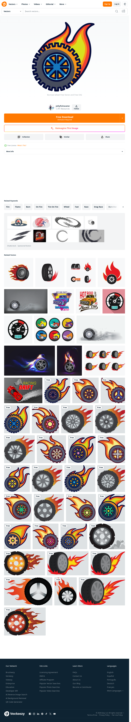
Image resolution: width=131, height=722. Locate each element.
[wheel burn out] (102, 330)
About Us (76, 680)
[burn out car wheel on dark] (25, 301)
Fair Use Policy (117, 715)
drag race (98, 207)
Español (110, 676)
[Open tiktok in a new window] (46, 714)
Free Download (64, 118)
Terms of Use (92, 715)
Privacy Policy (104, 715)
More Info (10, 151)
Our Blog (76, 683)
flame (17, 207)
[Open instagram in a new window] (34, 714)
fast (77, 207)
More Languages (114, 691)
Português (111, 680)
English (110, 672)
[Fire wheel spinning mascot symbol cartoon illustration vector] (18, 272)
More (61, 4)
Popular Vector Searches (50, 683)
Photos (24, 4)
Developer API (12, 691)
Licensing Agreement (49, 672)
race (86, 207)
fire (7, 207)
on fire (39, 207)
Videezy (9, 680)
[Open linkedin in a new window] (38, 714)
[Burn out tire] (68, 563)
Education (10, 687)
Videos (37, 4)
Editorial (49, 4)
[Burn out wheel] (108, 536)
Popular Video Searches (50, 691)
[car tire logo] (49, 272)
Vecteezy (9, 676)
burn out (112, 207)
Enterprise (10, 683)
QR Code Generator (14, 702)
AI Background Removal (16, 698)
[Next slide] (121, 207)
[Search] (116, 11)
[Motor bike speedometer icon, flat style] (114, 301)
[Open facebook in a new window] (30, 714)
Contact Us (77, 676)
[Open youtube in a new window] (54, 714)
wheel (66, 207)
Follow (76, 109)
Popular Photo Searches (50, 687)
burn (28, 207)
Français (110, 687)
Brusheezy (10, 672)
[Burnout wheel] (57, 390)
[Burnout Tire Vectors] (105, 361)
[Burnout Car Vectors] (54, 330)
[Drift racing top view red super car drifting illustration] (23, 390)
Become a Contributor (82, 687)
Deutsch (110, 683)
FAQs (75, 672)
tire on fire (53, 207)
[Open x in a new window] (50, 714)
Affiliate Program (47, 680)
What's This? (21, 145)
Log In (116, 4)
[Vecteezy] (4, 4)
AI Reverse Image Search (16, 694)
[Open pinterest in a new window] (42, 714)
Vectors (12, 4)
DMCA (42, 676)
